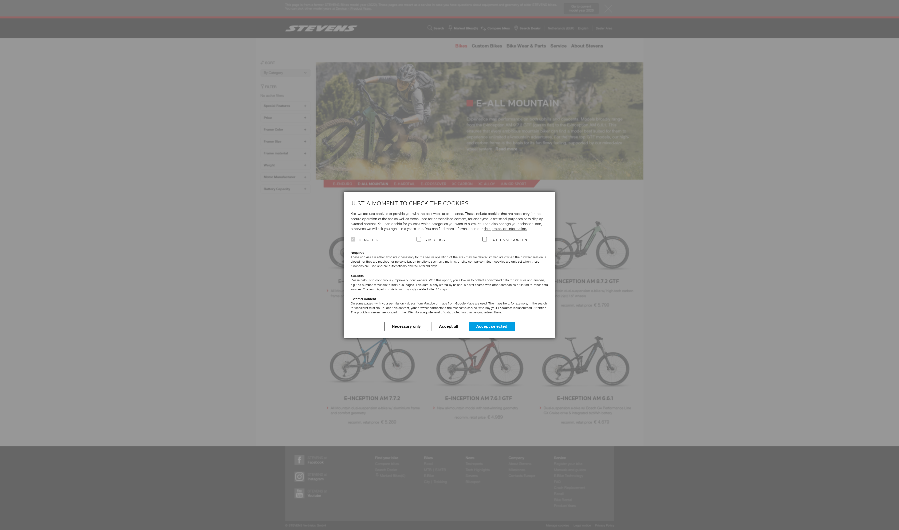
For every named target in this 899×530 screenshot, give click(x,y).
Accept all (448, 326)
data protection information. (505, 229)
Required (369, 240)
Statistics (435, 240)
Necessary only (406, 326)
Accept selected (491, 326)
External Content (510, 240)
